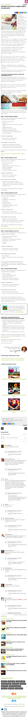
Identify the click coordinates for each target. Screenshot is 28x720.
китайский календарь (6, 683)
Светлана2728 (12, 606)
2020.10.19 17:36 (15, 445)
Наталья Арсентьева (13, 470)
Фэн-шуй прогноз (18, 688)
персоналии (22, 683)
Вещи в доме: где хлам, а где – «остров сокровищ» (13, 359)
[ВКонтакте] (15, 12)
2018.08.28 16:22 (18, 576)
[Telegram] (26, 12)
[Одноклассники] (19, 12)
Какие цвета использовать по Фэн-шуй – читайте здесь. (13, 228)
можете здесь (5, 337)
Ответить (6, 448)
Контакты (8, 696)
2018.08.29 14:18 (11, 560)
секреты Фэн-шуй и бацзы (6, 4)
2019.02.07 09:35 (15, 494)
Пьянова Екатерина (13, 526)
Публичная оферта (8, 697)
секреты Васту (5, 686)
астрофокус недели (20, 681)
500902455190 (21, 706)
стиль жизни (4, 688)
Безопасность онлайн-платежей (14, 698)
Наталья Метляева (13, 559)
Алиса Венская (12, 543)
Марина (11, 511)
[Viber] (22, 12)
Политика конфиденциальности (19, 697)
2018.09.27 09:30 (15, 534)
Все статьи (25, 4)
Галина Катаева (12, 591)
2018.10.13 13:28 (12, 504)
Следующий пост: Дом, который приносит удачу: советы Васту (25, 428)
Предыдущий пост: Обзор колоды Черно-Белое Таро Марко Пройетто (2, 428)
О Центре (3, 696)
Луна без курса (15, 683)
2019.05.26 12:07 (18, 458)
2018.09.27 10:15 (18, 543)
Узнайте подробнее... (19, 311)
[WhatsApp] (24, 12)
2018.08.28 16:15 (15, 568)
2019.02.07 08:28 (11, 479)
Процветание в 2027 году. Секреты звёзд (16, 634)
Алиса (10, 494)
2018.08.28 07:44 (19, 591)
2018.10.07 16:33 (17, 518)
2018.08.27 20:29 (15, 584)
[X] (17, 12)
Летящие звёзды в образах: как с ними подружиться (13, 358)
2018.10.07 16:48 (11, 528)
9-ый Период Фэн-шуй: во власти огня (16, 670)
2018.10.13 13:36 (16, 511)
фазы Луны (11, 688)
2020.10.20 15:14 (18, 452)
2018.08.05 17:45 (15, 598)
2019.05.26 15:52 (11, 471)
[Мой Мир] (21, 12)
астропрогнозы (11, 681)
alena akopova (12, 452)
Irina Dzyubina (12, 576)
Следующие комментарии (14, 613)
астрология (4, 681)
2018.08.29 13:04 (17, 550)
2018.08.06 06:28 (18, 606)
